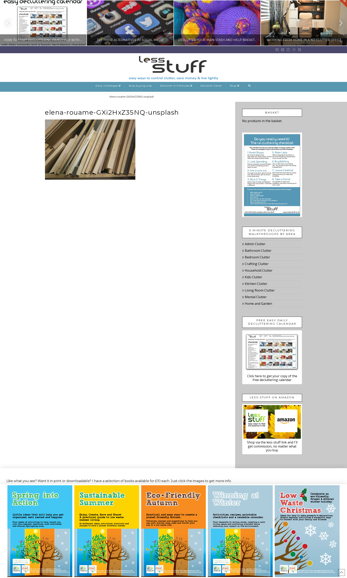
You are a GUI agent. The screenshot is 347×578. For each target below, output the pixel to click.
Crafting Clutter (256, 264)
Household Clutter (258, 270)
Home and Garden (258, 303)
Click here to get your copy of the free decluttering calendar (272, 378)
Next (338, 23)
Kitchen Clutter (256, 283)
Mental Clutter (256, 297)
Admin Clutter (255, 244)
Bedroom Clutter (257, 257)
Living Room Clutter (260, 290)
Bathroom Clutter (258, 250)
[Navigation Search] (249, 87)
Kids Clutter (253, 277)
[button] (343, 4)
